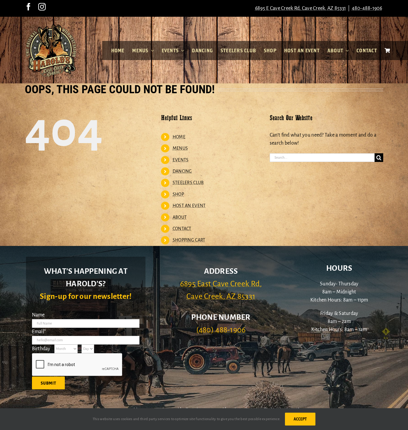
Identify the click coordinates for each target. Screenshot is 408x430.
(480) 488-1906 (221, 330)
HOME (179, 136)
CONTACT (182, 228)
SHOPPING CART (189, 240)
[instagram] (42, 6)
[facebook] (28, 6)
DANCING (182, 171)
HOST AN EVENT (189, 205)
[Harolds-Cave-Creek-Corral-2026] (51, 26)
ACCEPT (300, 419)
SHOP (178, 194)
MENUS (180, 148)
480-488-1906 (367, 8)
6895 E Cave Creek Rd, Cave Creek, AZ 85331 (300, 8)
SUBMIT (48, 382)
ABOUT (180, 217)
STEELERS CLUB (188, 182)
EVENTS (181, 159)
